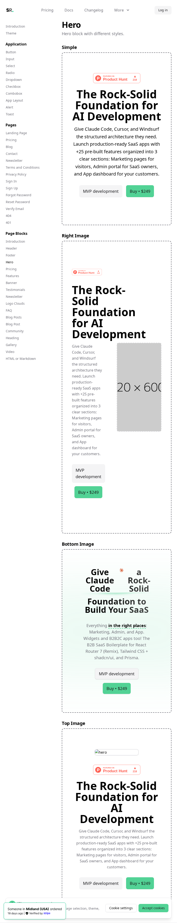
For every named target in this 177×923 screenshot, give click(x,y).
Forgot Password (18, 195)
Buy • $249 (140, 191)
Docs (69, 10)
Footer (10, 255)
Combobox (14, 93)
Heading (12, 338)
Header (11, 248)
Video (10, 351)
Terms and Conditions (23, 167)
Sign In (11, 181)
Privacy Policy (16, 174)
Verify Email (15, 209)
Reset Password (18, 202)
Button (11, 52)
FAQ (9, 310)
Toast (10, 114)
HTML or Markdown (21, 358)
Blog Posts (14, 317)
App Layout (14, 100)
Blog (9, 147)
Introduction (15, 26)
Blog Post (13, 324)
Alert (9, 107)
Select (10, 66)
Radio (10, 73)
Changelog (93, 10)
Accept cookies (153, 908)
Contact (12, 153)
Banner (11, 283)
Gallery (11, 345)
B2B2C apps (121, 638)
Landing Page (16, 133)
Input (10, 59)
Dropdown (14, 79)
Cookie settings (121, 908)
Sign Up (12, 188)
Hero (9, 262)
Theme (11, 33)
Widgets (91, 638)
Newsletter (14, 160)
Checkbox (13, 86)
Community (15, 331)
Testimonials (15, 289)
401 (8, 222)
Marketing (99, 632)
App (139, 632)
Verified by (36, 913)
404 (8, 215)
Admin (118, 632)
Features (12, 276)
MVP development (101, 191)
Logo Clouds (15, 303)
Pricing (47, 10)
